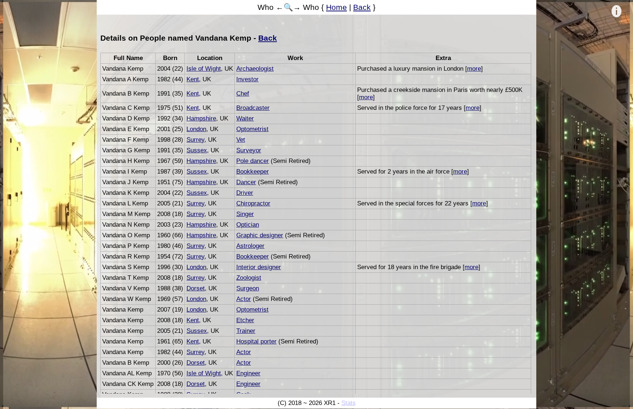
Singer (245, 214)
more (474, 68)
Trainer (245, 330)
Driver (244, 192)
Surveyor (248, 150)
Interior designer (258, 267)
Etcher (245, 320)
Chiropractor (253, 203)
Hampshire (201, 118)
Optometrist (252, 129)
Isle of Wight (203, 68)
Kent (192, 79)
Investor (247, 79)
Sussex (196, 150)
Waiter (245, 118)
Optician (247, 224)
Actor (243, 298)
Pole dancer (252, 160)
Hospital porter (256, 341)
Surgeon (247, 288)
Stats (348, 402)
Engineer (248, 373)
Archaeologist (255, 68)
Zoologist (248, 277)
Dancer (246, 182)
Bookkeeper (252, 171)
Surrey (195, 139)
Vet (240, 139)
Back (362, 7)
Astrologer (250, 245)
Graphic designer (259, 235)
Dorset (195, 288)
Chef (242, 93)
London (196, 129)
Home (336, 7)
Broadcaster (253, 107)
